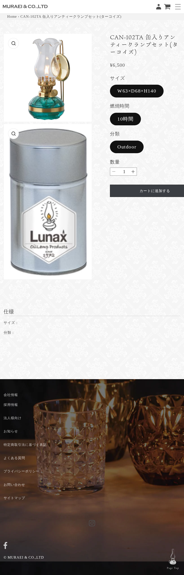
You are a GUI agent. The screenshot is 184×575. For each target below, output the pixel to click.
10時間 (125, 119)
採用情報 (11, 405)
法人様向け (13, 418)
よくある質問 (14, 458)
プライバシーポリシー (21, 471)
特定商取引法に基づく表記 (25, 445)
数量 (115, 161)
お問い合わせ (14, 485)
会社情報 (11, 395)
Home (12, 16)
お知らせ (11, 431)
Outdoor (126, 147)
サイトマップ (14, 498)
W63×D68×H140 (136, 91)
